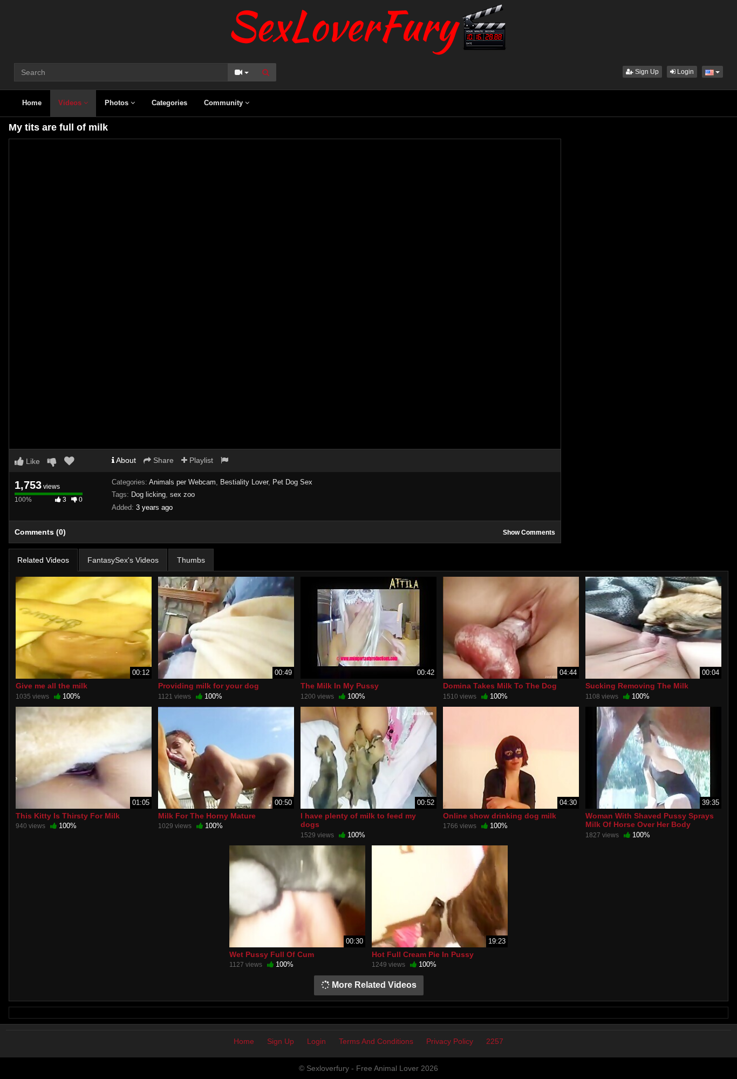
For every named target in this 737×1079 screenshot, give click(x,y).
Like (32, 461)
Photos (118, 103)
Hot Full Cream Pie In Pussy (423, 954)
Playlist (200, 460)
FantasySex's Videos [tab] (123, 560)
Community (224, 103)
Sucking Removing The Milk (636, 685)
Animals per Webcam (182, 482)
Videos (71, 103)
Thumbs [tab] (191, 560)
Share (162, 460)
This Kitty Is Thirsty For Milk (68, 815)
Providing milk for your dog (208, 685)
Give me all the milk (51, 685)
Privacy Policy (449, 1041)
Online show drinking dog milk (499, 815)
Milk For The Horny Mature (207, 815)
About (125, 460)
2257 (494, 1041)
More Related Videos (373, 984)
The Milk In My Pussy (340, 685)
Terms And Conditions (376, 1041)
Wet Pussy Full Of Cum (271, 954)
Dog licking (148, 494)
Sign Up (646, 72)
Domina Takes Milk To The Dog (500, 685)
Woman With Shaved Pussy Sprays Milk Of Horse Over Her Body (649, 820)
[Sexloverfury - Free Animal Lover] (368, 27)
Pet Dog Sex (292, 482)
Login (684, 72)
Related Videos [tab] (43, 560)
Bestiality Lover (244, 482)
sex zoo (182, 494)
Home (32, 103)
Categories (169, 103)
